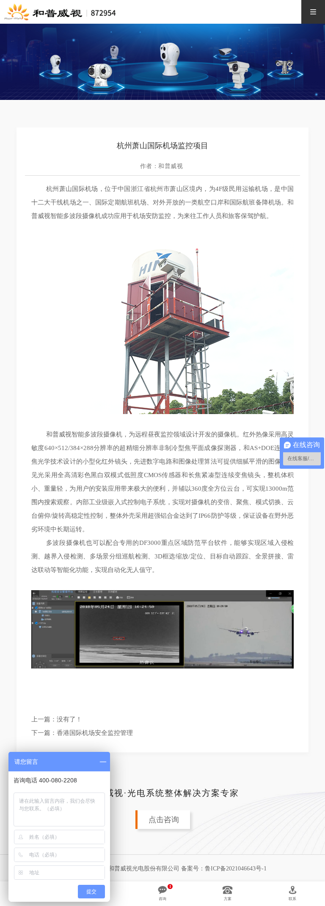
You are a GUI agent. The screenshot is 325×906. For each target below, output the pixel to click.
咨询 (162, 899)
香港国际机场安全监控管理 (95, 732)
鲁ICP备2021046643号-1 (236, 868)
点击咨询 (164, 819)
